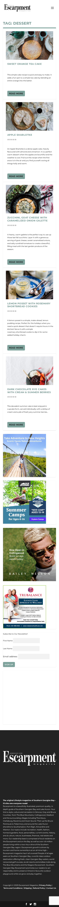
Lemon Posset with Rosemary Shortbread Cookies (29, 305)
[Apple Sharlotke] (29, 116)
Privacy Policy (45, 885)
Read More (16, 93)
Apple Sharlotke (19, 135)
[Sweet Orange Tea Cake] (29, 45)
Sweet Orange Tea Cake (24, 64)
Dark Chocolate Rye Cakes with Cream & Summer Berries (29, 391)
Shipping (28, 888)
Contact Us (51, 888)
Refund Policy (39, 888)
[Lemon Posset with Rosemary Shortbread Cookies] (29, 285)
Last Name (7, 648)
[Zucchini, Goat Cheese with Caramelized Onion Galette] (29, 199)
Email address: (10, 656)
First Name (8, 641)
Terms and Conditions (12, 888)
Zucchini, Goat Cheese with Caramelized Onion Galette (27, 219)
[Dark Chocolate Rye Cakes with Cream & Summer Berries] (29, 370)
